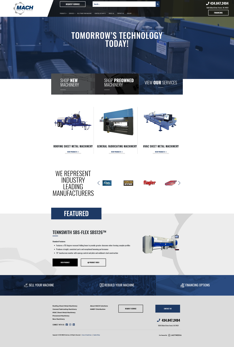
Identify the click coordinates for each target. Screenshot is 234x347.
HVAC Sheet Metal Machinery (64, 312)
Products (63, 13)
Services (71, 13)
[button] (179, 183)
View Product (65, 262)
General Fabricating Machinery (65, 309)
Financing (218, 12)
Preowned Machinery (61, 316)
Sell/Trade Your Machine (84, 13)
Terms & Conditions (87, 335)
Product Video (94, 262)
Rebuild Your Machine (119, 284)
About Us (111, 13)
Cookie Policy (96, 335)
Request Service (73, 4)
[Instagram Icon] (70, 324)
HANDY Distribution (97, 309)
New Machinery (59, 319)
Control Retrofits (100, 13)
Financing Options (197, 284)
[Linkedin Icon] (73, 324)
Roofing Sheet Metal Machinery (65, 306)
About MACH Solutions (99, 306)
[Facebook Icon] (67, 324)
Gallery (129, 13)
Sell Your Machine (41, 284)
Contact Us (120, 13)
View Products (72, 152)
